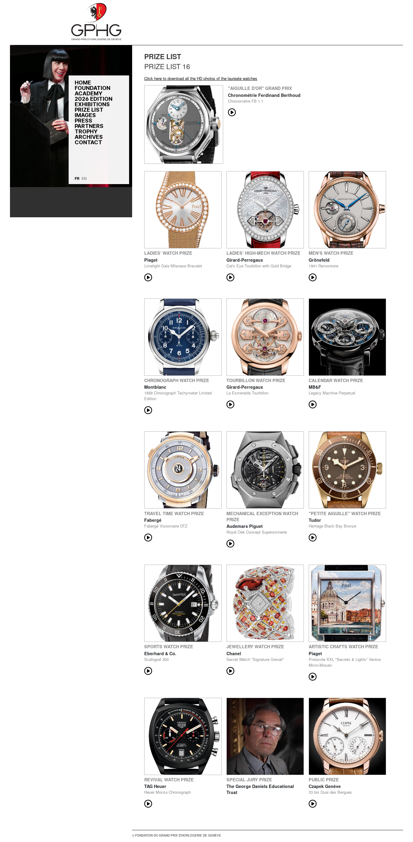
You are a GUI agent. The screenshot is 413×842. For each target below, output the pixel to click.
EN (84, 178)
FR (77, 178)
